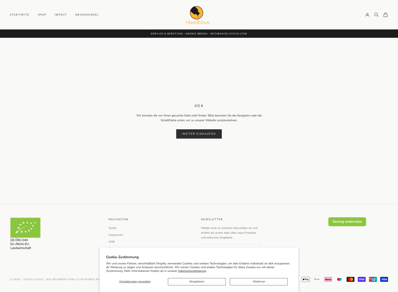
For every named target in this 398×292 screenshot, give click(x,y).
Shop (42, 14)
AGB (112, 242)
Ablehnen (259, 281)
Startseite (20, 14)
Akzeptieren (196, 281)
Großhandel (87, 14)
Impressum (116, 235)
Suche (112, 228)
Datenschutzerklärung (192, 271)
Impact (61, 14)
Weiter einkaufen (199, 134)
